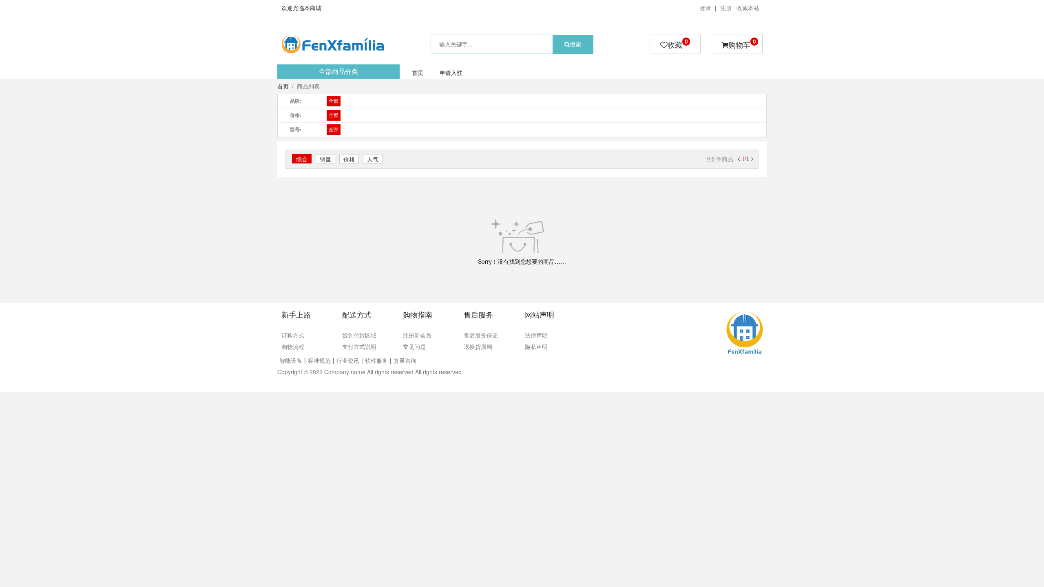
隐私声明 (536, 346)
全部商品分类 (338, 71)
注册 (726, 8)
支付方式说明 (359, 346)
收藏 (678, 44)
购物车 (742, 44)
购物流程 (292, 346)
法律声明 (536, 335)
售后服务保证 (481, 335)
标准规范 (319, 360)
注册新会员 (417, 335)
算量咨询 (405, 360)
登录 (705, 8)
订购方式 (292, 335)
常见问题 (414, 346)
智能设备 (290, 360)
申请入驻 (451, 72)
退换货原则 (478, 346)
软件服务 (376, 360)
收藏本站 (748, 8)
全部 (333, 101)
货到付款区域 (359, 335)
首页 (417, 72)
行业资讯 (347, 360)
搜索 (575, 44)
